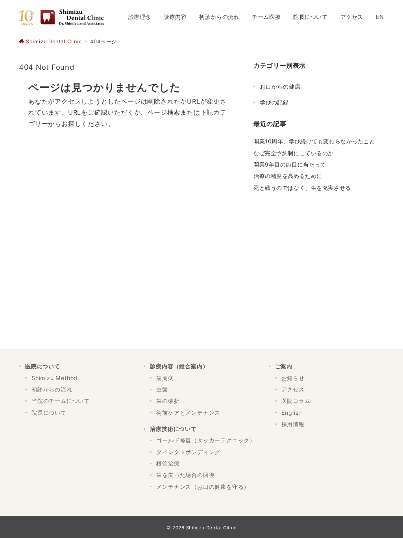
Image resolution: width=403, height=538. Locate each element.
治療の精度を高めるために (287, 176)
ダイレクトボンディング (188, 452)
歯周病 (165, 378)
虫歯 (162, 389)
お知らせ (293, 378)
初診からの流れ (51, 389)
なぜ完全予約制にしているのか (293, 153)
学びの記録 (274, 102)
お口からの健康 (280, 86)
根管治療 (167, 463)
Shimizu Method (54, 378)
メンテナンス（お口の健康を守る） (203, 486)
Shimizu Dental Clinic (211, 528)
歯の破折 (167, 400)
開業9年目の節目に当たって (289, 164)
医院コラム (296, 400)
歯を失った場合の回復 (185, 474)
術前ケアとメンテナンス (188, 412)
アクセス (293, 389)
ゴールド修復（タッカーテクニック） (205, 440)
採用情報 (293, 424)
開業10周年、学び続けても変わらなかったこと (314, 141)
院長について (49, 412)
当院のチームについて (60, 400)
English (291, 412)
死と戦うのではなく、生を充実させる (302, 187)
